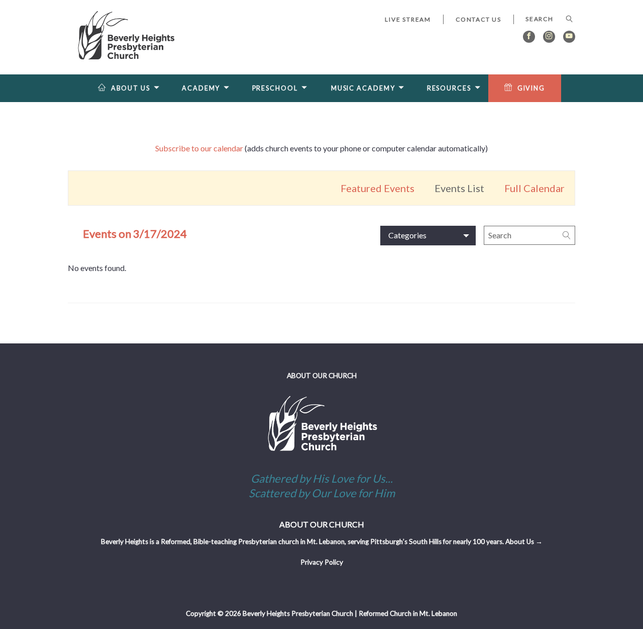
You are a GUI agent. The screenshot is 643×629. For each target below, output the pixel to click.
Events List (459, 188)
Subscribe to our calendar (199, 148)
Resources (449, 88)
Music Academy (363, 88)
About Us (130, 88)
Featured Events (377, 188)
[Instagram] (549, 37)
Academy (201, 88)
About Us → (524, 541)
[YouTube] (569, 37)
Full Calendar (534, 188)
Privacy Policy (321, 562)
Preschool (275, 88)
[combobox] (544, 19)
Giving (531, 88)
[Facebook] (529, 37)
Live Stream (408, 19)
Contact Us (478, 19)
